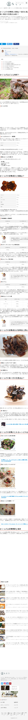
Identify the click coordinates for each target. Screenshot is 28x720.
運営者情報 (9, 713)
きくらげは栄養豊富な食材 (8, 69)
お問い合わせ (14, 713)
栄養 (9, 8)
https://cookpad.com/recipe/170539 (8, 516)
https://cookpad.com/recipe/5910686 (9, 450)
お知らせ (11, 714)
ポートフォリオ (8, 51)
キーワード (5, 713)
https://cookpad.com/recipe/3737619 (9, 488)
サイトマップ (2, 713)
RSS (26, 712)
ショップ (16, 707)
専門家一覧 (22, 713)
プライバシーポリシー (18, 713)
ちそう (1, 8)
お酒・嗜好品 (3, 707)
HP (5, 50)
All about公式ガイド (13, 54)
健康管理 (5, 8)
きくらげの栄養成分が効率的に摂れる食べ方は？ (12, 64)
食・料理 (3, 702)
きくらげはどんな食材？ (7, 61)
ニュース (16, 704)
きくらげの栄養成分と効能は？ (8, 63)
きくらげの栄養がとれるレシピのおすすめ (11, 67)
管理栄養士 (7, 54)
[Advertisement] (14, 23)
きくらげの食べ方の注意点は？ (8, 66)
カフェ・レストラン (5, 704)
